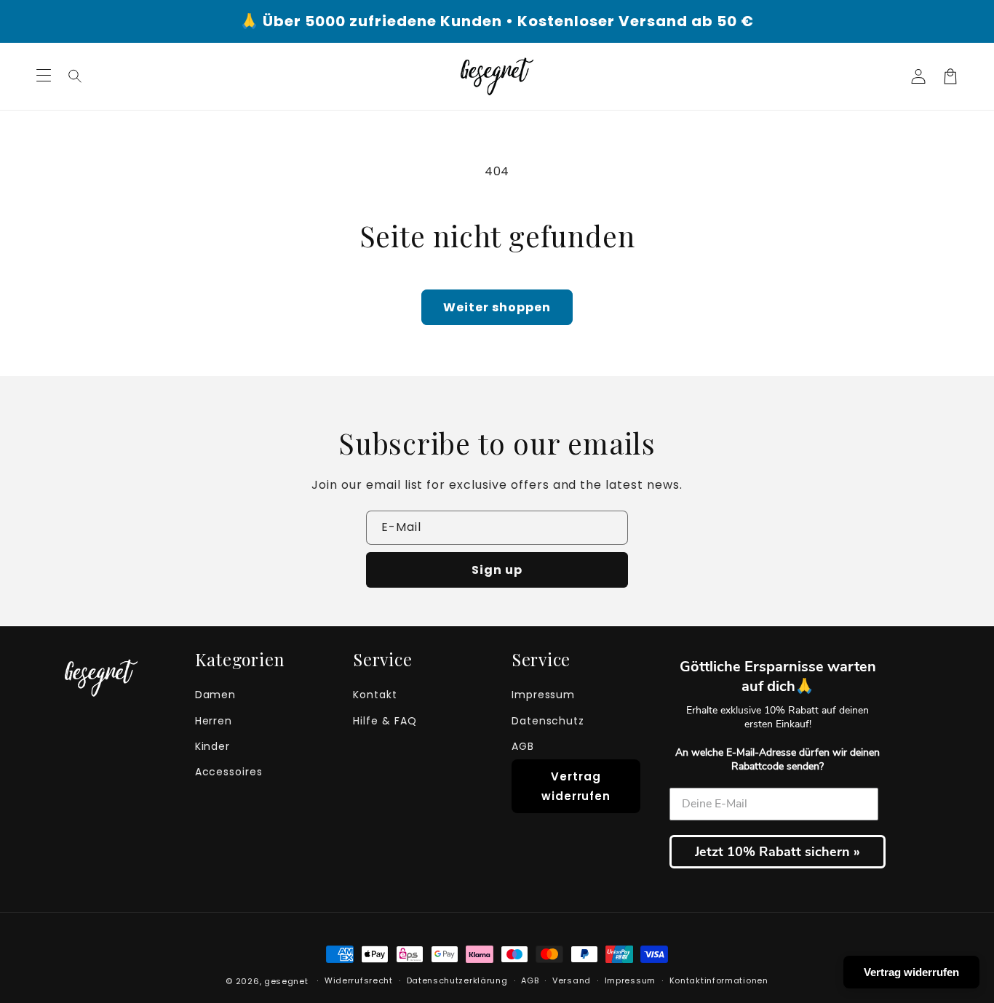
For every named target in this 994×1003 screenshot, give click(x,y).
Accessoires (229, 771)
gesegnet (286, 981)
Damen (215, 694)
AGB (523, 746)
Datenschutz (548, 721)
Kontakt (375, 694)
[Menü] (44, 76)
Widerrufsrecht (359, 980)
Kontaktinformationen (718, 980)
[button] (76, 76)
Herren (214, 721)
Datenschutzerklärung (457, 980)
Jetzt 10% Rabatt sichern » (777, 851)
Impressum (544, 694)
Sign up (497, 570)
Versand (571, 980)
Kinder (213, 746)
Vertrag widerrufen (576, 786)
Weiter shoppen (497, 307)
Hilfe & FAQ (385, 721)
